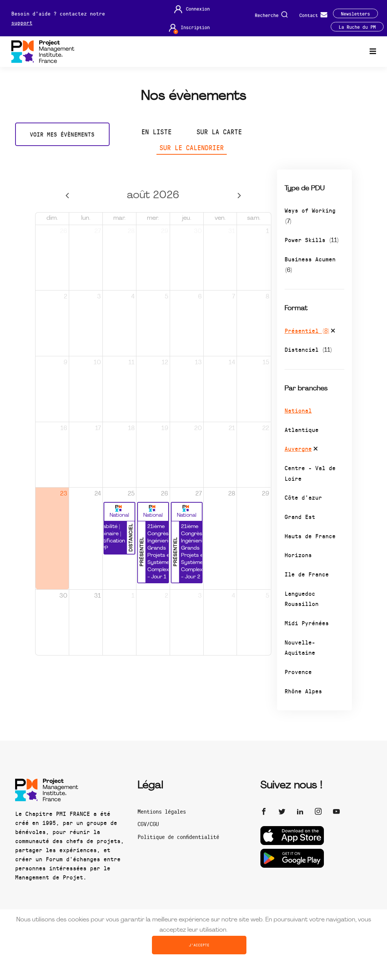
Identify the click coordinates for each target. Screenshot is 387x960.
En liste (156, 131)
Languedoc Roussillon (302, 598)
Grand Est (300, 516)
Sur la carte (219, 131)
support (22, 22)
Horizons (298, 555)
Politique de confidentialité (178, 836)
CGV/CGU (148, 824)
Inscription (195, 27)
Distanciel (308, 349)
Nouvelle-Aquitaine (300, 647)
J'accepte (199, 945)
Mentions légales (162, 811)
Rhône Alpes (303, 691)
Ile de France (307, 574)
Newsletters (355, 13)
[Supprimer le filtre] (333, 331)
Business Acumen (310, 264)
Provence (298, 672)
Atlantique (302, 429)
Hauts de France (310, 536)
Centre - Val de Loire (310, 473)
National (298, 410)
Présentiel (307, 330)
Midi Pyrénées (307, 623)
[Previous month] (67, 195)
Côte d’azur (303, 497)
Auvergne (298, 448)
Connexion (198, 8)
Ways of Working (310, 215)
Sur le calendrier (191, 147)
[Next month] (239, 195)
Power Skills (312, 240)
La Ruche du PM (357, 26)
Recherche (268, 14)
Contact (309, 14)
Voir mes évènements (62, 134)
